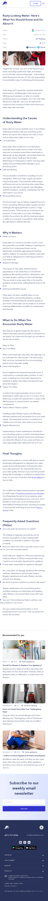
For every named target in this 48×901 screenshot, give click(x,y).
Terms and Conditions (13, 883)
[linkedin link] (29, 842)
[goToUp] (42, 827)
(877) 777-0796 (11, 835)
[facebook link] (20, 842)
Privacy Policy (10, 886)
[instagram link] (24, 842)
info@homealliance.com (35, 835)
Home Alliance (37, 477)
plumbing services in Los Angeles (30, 493)
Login (35, 4)
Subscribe (24, 809)
